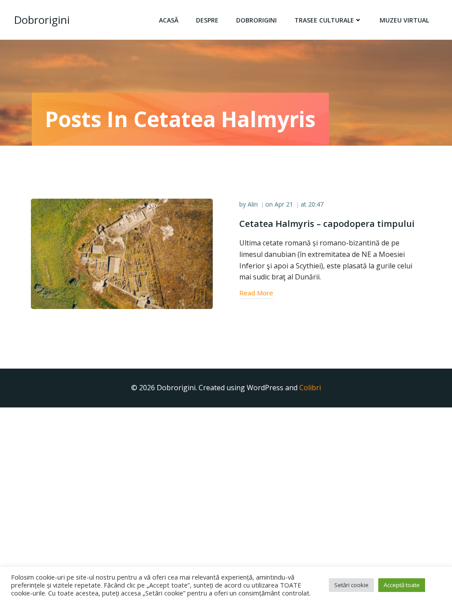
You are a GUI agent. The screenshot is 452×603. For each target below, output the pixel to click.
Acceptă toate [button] (402, 585)
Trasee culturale (324, 20)
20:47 (316, 204)
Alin (253, 204)
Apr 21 (284, 204)
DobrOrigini (256, 20)
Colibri (310, 387)
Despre (207, 20)
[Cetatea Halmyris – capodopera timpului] (122, 253)
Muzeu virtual (404, 20)
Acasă (168, 20)
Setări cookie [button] (351, 585)
